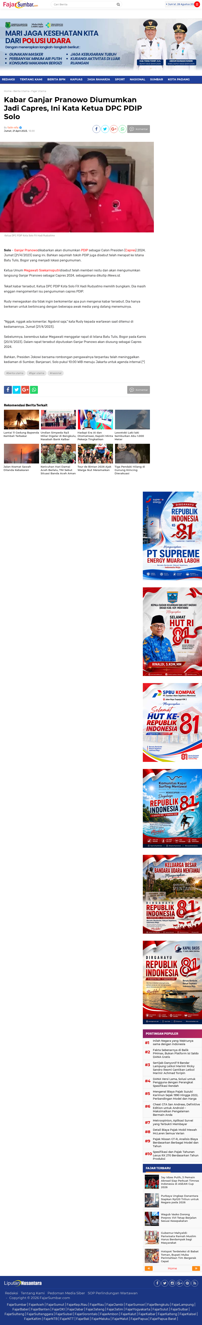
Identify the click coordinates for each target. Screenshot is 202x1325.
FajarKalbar (146, 1314)
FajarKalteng (167, 1314)
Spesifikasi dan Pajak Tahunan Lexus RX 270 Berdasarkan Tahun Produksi (175, 1155)
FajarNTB (51, 1319)
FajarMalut (120, 1319)
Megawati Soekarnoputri (42, 270)
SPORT (120, 79)
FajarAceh (36, 1304)
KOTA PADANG (179, 79)
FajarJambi (114, 1304)
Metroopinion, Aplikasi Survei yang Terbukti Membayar (173, 1122)
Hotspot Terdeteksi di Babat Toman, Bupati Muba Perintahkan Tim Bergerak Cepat (180, 1256)
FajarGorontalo (86, 1314)
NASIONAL (137, 79)
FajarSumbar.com (55, 1298)
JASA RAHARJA (98, 79)
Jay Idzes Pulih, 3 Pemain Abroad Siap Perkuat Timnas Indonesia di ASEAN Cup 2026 (180, 1182)
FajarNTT (67, 1319)
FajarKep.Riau (77, 1304)
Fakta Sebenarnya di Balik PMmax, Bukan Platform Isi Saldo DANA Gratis (176, 1053)
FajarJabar (75, 1309)
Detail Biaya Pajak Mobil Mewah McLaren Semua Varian (175, 1131)
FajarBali (82, 1319)
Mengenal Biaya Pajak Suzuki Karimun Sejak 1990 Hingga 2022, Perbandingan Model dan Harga (175, 1095)
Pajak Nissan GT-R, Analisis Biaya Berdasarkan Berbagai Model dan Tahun (175, 1142)
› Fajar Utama (38, 91)
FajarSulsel (63, 1314)
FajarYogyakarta (137, 1309)
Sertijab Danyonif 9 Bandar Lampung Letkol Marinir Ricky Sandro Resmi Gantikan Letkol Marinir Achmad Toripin (174, 1068)
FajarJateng (95, 1309)
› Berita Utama (20, 91)
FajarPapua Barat (163, 1319)
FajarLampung (183, 1304)
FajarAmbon (109, 1314)
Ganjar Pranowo (26, 250)
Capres (130, 250)
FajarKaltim (32, 1319)
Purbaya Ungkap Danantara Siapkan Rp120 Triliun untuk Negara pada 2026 (180, 1199)
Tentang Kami (33, 1293)
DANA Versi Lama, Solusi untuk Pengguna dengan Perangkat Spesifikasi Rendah (174, 1082)
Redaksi (11, 1293)
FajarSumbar (16, 1304)
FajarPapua (139, 1319)
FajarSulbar (179, 1309)
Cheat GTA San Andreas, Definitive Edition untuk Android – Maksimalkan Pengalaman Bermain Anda (176, 1109)
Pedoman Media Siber (66, 1293)
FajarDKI (58, 1309)
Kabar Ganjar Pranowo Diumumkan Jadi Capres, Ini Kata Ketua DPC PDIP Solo (73, 108)
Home (7, 91)
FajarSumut (55, 1304)
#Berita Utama (14, 373)
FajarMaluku (101, 1319)
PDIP (84, 250)
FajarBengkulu (158, 1304)
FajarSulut (160, 1309)
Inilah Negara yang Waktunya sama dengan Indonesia (173, 1042)
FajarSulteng (14, 1314)
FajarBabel (20, 1309)
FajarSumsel (135, 1304)
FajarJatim (115, 1309)
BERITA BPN (56, 79)
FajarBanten (40, 1309)
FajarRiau (97, 1304)
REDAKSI (8, 79)
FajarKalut (128, 1314)
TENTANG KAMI (31, 79)
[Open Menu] (197, 4)
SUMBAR (156, 79)
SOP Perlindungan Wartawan (113, 1293)
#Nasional (55, 373)
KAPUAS (76, 79)
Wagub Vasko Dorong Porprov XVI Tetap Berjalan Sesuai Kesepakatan (178, 1218)
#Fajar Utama (36, 373)
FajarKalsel (188, 1314)
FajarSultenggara (40, 1314)
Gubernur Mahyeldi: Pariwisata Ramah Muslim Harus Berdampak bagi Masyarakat (178, 1237)
